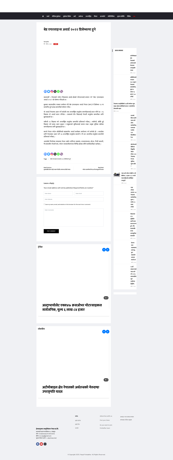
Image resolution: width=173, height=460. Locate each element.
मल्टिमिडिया (111, 16)
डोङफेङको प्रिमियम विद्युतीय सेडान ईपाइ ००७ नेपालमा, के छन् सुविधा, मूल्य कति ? (133, 155)
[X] (55, 91)
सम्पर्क (76, 428)
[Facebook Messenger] (48, 91)
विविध (129, 16)
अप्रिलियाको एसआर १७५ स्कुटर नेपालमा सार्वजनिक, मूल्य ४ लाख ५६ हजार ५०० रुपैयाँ (133, 87)
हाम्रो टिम (77, 424)
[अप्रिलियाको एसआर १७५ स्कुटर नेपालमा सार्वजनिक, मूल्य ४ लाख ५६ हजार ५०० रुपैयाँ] (121, 78)
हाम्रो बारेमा (78, 420)
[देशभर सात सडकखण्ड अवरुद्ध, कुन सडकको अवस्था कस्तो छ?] (122, 244)
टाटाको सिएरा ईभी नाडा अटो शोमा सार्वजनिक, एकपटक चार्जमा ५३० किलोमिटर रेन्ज (133, 126)
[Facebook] (45, 91)
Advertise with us (106, 416)
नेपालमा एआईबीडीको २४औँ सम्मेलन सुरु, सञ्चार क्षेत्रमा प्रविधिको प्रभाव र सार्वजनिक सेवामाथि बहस (124, 106)
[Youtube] (41, 444)
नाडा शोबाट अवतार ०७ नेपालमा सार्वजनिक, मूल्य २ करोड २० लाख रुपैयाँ (133, 197)
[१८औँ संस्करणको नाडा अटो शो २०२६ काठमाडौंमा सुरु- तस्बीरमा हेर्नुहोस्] (121, 268)
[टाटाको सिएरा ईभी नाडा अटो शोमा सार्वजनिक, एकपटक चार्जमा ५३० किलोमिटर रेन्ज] (121, 116)
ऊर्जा (48, 16)
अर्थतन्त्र (81, 16)
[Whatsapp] (58, 91)
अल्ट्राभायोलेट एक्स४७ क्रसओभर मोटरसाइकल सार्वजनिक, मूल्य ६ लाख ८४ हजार (72, 308)
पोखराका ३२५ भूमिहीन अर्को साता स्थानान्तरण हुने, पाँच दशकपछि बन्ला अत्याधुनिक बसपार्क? (133, 225)
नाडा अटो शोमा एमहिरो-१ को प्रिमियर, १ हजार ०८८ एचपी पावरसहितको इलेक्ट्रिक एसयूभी (128, 177)
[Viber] (61, 91)
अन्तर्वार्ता (102, 16)
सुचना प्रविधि (120, 16)
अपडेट (56, 44)
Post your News (105, 420)
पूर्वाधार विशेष (67, 16)
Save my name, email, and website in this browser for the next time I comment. (68, 204)
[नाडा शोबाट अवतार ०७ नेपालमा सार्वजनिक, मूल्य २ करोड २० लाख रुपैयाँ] (121, 188)
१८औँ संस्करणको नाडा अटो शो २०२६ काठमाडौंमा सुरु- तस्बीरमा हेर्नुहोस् (133, 275)
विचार (95, 16)
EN (134, 16)
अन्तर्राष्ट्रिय (88, 16)
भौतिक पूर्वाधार (56, 16)
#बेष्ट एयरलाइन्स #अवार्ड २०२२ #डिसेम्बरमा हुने (60, 159)
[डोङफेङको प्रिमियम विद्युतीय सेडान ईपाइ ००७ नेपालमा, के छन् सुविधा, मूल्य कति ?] (121, 145)
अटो (75, 16)
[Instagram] (51, 91)
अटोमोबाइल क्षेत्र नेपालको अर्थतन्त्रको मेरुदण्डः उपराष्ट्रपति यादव (70, 390)
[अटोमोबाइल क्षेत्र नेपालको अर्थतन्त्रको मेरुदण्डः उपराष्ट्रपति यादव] (121, 57)
